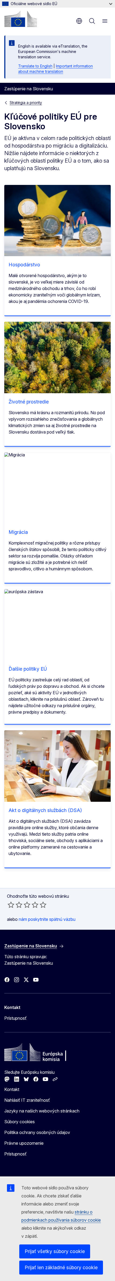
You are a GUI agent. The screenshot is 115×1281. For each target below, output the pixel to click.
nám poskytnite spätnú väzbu (47, 919)
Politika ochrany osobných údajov (37, 1132)
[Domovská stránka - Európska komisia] (20, 19)
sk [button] (79, 21)
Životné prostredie (29, 402)
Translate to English (35, 66)
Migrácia (18, 532)
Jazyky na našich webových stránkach (41, 1111)
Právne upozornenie (24, 1143)
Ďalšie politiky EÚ (28, 669)
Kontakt (11, 1089)
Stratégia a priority (26, 102)
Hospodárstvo (24, 264)
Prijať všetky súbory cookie (55, 1251)
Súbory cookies (19, 1121)
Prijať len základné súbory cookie (61, 1267)
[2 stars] (15, 904)
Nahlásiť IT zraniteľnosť (27, 1100)
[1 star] (11, 904)
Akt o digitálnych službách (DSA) (45, 810)
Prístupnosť (15, 1018)
